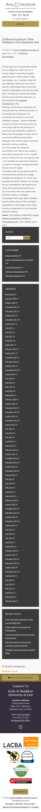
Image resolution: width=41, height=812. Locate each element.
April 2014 (9, 492)
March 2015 (9, 446)
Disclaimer (9, 803)
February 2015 (10, 450)
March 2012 (9, 597)
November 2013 (11, 513)
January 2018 (10, 303)
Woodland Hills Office (20, 720)
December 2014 (11, 458)
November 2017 (11, 311)
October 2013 (10, 517)
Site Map (18, 803)
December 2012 (11, 559)
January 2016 (10, 404)
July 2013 (8, 529)
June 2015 (9, 433)
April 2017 (9, 340)
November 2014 (11, 462)
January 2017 (10, 353)
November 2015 (11, 412)
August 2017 (10, 324)
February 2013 (10, 550)
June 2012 (9, 584)
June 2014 (9, 483)
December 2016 (11, 357)
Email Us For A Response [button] (21, 677)
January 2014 (10, 504)
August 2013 (10, 525)
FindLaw (35, 807)
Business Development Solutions (16, 807)
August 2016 (10, 374)
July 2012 (8, 580)
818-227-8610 (20, 15)
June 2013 (9, 534)
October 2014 (10, 466)
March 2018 (9, 294)
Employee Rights (11, 256)
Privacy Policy (29, 803)
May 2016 (8, 387)
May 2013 (8, 538)
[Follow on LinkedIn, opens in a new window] (20, 727)
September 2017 (11, 320)
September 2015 (11, 420)
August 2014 (10, 475)
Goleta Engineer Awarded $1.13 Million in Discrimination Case (20, 218)
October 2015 (10, 416)
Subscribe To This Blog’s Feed (15, 666)
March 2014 (9, 496)
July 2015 (8, 429)
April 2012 (9, 592)
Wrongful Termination (13, 276)
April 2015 (9, 441)
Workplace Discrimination (15, 272)
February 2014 (10, 500)
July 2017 (8, 328)
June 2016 (9, 382)
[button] (20, 24)
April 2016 (9, 391)
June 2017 (9, 332)
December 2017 (11, 307)
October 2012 (10, 567)
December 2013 (11, 508)
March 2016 (9, 395)
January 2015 (10, 454)
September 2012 (11, 571)
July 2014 (8, 479)
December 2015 (11, 408)
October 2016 (10, 366)
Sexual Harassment (12, 267)
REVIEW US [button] (20, 791)
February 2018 (10, 298)
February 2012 (10, 601)
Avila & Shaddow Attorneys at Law (23, 797)
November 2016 (11, 362)
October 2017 (10, 315)
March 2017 (9, 345)
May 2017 (8, 336)
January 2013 (10, 555)
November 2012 (11, 563)
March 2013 (9, 546)
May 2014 (8, 487)
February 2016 (10, 399)
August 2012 (10, 576)
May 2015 (8, 437)
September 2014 (11, 471)
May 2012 (8, 588)
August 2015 (10, 424)
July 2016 (8, 378)
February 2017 (10, 349)
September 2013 (11, 521)
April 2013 (9, 542)
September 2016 (11, 370)
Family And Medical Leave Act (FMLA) (19, 260)
